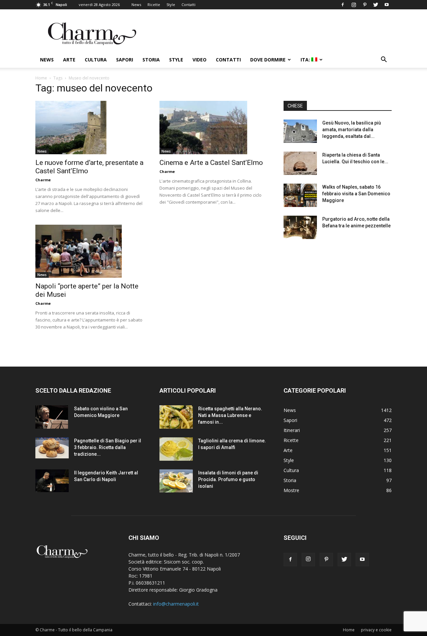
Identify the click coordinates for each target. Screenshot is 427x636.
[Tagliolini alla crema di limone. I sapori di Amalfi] (176, 449)
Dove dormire (268, 59)
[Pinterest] (365, 4)
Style (170, 4)
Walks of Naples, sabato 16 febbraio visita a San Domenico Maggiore (356, 193)
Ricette (153, 4)
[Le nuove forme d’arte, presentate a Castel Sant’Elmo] (89, 127)
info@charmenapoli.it (176, 604)
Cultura (96, 59)
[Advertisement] (338, 297)
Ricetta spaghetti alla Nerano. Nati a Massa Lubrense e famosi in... (230, 415)
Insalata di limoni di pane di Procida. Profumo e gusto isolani (228, 479)
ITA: (306, 59)
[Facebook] (343, 4)
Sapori (124, 59)
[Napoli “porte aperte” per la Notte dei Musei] (89, 251)
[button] (384, 60)
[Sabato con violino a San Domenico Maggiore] (51, 417)
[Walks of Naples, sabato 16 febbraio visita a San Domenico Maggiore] (300, 195)
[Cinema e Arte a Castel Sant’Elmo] (213, 127)
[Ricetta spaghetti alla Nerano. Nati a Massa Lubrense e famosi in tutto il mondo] (176, 417)
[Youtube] (387, 4)
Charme (43, 179)
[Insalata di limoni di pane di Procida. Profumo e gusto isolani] (176, 480)
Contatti (188, 4)
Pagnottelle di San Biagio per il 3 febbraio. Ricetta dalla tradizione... (107, 447)
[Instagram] (354, 4)
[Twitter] (376, 4)
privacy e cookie (376, 630)
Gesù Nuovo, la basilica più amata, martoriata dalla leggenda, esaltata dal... (351, 129)
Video (199, 59)
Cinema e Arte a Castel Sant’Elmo (211, 163)
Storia (151, 59)
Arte (69, 59)
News (136, 4)
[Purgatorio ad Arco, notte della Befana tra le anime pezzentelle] (300, 227)
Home (41, 78)
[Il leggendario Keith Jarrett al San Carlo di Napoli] (52, 480)
